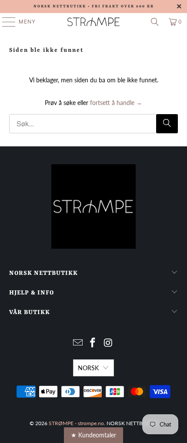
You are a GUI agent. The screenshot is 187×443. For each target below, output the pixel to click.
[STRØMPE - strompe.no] (93, 21)
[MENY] (4, 21)
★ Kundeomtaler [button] (93, 435)
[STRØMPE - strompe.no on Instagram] (108, 343)
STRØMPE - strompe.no (76, 423)
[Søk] (155, 21)
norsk (88, 368)
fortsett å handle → (116, 102)
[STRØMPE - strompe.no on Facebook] (93, 343)
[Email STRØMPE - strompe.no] (77, 343)
